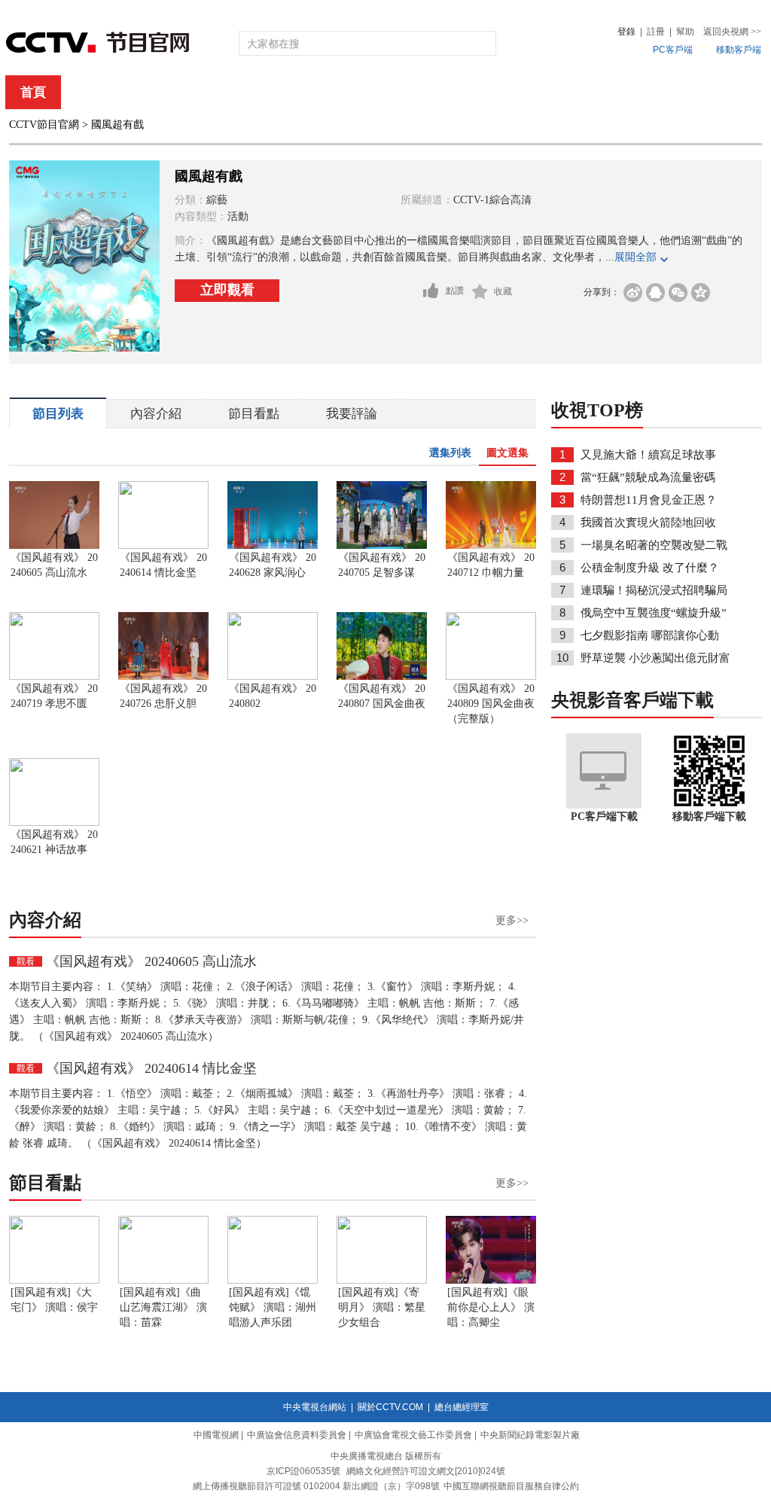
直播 (94, 92)
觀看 (26, 961)
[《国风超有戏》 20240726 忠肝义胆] (163, 677)
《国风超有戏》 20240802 (272, 696)
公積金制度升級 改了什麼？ (650, 568)
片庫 (419, 92)
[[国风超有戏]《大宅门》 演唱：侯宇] (54, 1280)
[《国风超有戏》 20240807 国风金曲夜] (382, 677)
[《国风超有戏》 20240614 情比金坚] (163, 546)
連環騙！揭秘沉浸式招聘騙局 (654, 590)
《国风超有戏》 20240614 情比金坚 (163, 565)
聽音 (552, 92)
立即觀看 (227, 289)
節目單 (161, 92)
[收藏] (480, 291)
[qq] (655, 292)
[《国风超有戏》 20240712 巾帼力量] (491, 546)
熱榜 (613, 92)
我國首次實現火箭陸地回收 (648, 522)
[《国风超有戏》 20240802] (272, 677)
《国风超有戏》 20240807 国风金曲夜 (381, 696)
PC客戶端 (673, 49)
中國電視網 (216, 1435)
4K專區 (483, 92)
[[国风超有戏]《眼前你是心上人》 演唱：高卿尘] (491, 1280)
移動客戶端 (738, 49)
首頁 (33, 92)
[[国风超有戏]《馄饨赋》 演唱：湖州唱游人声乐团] (272, 1280)
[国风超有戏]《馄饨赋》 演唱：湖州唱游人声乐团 (272, 1307)
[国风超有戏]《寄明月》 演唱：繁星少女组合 (381, 1307)
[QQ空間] (700, 292)
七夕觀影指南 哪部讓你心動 (650, 635)
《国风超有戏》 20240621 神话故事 (54, 842)
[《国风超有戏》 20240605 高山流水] (54, 546)
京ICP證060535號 (303, 1471)
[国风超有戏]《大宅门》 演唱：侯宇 (54, 1300)
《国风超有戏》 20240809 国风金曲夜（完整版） (491, 703)
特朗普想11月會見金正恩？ (649, 500)
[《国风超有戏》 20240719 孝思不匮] (54, 677)
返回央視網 (732, 31)
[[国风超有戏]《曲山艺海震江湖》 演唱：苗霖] (163, 1280)
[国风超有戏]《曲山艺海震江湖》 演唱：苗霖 (163, 1307)
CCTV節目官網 (44, 124)
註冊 (656, 31)
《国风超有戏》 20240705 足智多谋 (381, 565)
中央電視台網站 (314, 1407)
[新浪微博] (632, 292)
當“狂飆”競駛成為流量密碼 (648, 477)
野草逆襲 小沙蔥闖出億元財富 (655, 658)
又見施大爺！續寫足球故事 (648, 455)
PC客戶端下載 (604, 816)
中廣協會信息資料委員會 (296, 1435)
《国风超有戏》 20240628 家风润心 (272, 565)
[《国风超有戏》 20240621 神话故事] (54, 823)
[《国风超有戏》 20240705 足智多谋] (382, 546)
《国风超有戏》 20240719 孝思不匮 (54, 696)
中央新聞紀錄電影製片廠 (530, 1435)
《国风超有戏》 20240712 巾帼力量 (491, 565)
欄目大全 (335, 92)
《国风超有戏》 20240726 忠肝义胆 (163, 696)
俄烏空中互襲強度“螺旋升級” (654, 613)
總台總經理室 (461, 1407)
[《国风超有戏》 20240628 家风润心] (272, 546)
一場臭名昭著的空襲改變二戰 (654, 545)
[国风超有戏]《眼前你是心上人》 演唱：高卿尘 (491, 1307)
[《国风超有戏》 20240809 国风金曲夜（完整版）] (491, 677)
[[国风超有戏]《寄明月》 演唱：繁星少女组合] (382, 1280)
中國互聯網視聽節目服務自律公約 (511, 1486)
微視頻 (680, 92)
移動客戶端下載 (709, 816)
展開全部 (635, 257)
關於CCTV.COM (390, 1407)
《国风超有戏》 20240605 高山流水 (54, 565)
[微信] (678, 292)
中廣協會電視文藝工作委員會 (413, 1435)
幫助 (685, 31)
